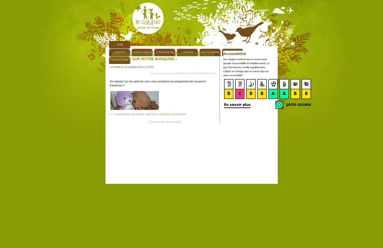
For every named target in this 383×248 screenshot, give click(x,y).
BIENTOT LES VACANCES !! (133, 54)
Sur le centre (178, 114)
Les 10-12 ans (122, 114)
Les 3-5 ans (138, 114)
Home (120, 44)
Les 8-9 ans (165, 114)
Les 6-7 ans (151, 114)
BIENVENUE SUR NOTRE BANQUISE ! (143, 59)
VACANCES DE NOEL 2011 (193, 54)
